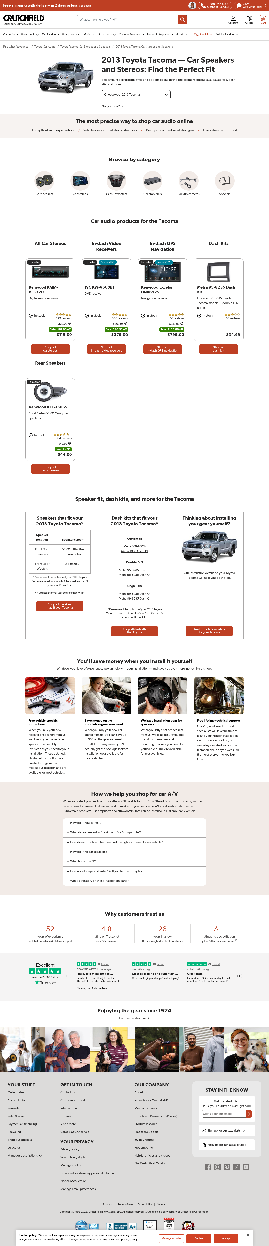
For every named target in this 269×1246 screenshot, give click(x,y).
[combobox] (132, 19)
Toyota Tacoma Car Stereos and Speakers (85, 46)
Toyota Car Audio (44, 46)
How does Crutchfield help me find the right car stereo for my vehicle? (116, 842)
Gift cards (14, 1147)
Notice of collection (73, 1181)
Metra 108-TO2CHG (134, 551)
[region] (134, 1049)
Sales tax (108, 1204)
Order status (16, 1092)
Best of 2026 (107, 262)
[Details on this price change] (69, 324)
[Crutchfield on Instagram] (218, 1167)
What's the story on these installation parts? (99, 881)
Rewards (13, 1108)
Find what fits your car (16, 46)
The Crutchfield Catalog (150, 1163)
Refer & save (16, 1116)
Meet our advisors (146, 1108)
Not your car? (111, 106)
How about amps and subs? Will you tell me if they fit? (106, 871)
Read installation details (209, 631)
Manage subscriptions (23, 1155)
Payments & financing (22, 1124)
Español (65, 1116)
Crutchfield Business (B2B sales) (155, 1116)
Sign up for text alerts (224, 1130)
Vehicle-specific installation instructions (110, 130)
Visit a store (68, 1124)
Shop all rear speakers (50, 469)
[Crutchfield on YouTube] (246, 1167)
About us (140, 1092)
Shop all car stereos (50, 349)
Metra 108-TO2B (134, 546)
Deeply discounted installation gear (170, 130)
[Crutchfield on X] (236, 1167)
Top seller (34, 262)
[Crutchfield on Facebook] (208, 1167)
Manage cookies (71, 1165)
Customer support (72, 1100)
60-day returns (144, 1140)
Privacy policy (69, 1149)
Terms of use (125, 1204)
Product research (145, 1124)
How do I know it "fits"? (86, 823)
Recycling (14, 1132)
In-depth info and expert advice (53, 130)
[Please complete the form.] (249, 1114)
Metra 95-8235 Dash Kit (134, 570)
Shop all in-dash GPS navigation (162, 349)
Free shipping (47, 5)
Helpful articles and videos (152, 1155)
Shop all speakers (59, 606)
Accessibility (145, 1204)
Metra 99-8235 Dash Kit (134, 594)
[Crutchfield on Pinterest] (227, 1167)
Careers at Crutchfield (75, 1132)
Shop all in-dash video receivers (106, 349)
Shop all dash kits (219, 349)
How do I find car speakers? (88, 852)
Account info (16, 1100)
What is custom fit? (83, 861)
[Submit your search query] (182, 19)
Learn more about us (133, 1018)
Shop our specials (20, 1140)
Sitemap (161, 1204)
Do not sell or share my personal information (89, 1173)
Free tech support (146, 1132)
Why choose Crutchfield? (151, 1100)
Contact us (67, 1092)
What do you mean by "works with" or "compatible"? (106, 832)
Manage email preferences (78, 1189)
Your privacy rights (73, 1157)
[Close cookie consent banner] (248, 1234)
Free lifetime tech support (219, 130)
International (69, 1108)
